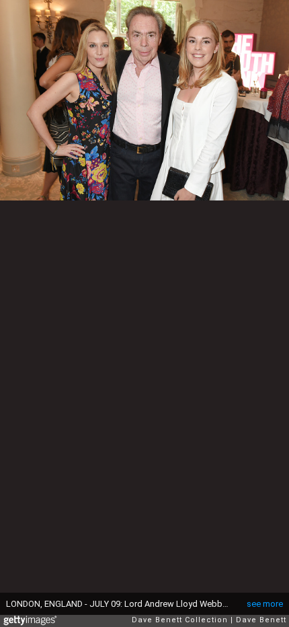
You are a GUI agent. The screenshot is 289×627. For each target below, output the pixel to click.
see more (265, 604)
